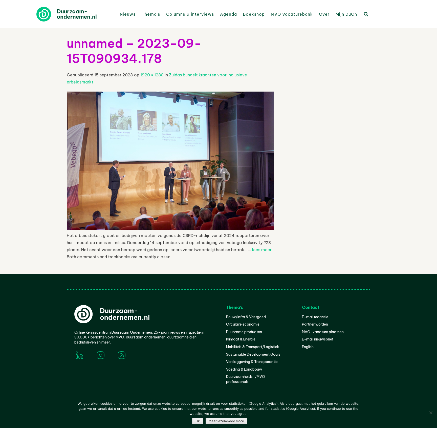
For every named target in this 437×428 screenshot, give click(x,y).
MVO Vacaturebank (292, 14)
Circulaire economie (242, 324)
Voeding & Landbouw (244, 369)
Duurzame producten (244, 332)
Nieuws (128, 14)
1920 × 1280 (152, 74)
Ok (197, 421)
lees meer (262, 249)
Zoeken (365, 13)
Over (324, 14)
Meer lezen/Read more (226, 421)
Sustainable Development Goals (253, 354)
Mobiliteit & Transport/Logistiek (252, 347)
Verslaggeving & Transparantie (252, 361)
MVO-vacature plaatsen (323, 332)
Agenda (228, 14)
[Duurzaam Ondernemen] (74, 14)
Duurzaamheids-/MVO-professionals (246, 379)
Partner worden (315, 324)
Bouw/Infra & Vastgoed (246, 317)
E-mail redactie (315, 317)
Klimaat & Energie (240, 339)
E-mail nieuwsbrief (318, 339)
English (308, 347)
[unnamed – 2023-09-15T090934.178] (170, 228)
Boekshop (254, 14)
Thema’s (151, 14)
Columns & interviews (190, 14)
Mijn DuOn (346, 14)
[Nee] (430, 412)
